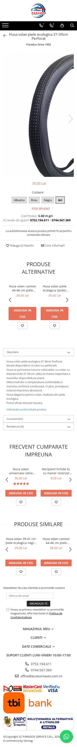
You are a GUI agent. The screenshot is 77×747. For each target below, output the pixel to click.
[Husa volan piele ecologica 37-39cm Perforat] (38, 114)
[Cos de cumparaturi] (62, 25)
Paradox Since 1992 (38, 44)
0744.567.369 (41, 670)
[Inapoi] (3, 35)
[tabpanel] (38, 114)
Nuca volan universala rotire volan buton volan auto (21, 471)
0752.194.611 (41, 664)
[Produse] (6, 26)
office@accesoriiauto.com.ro (41, 676)
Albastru (19, 200)
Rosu (34, 200)
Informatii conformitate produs (26, 409)
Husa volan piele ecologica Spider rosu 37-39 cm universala (55, 288)
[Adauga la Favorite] (22, 325)
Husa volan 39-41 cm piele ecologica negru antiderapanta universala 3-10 (21, 541)
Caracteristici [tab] (15, 419)
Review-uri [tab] (15, 426)
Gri (60, 200)
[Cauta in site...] (72, 25)
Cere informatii (54, 245)
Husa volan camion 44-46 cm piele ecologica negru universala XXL (22, 288)
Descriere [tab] (12, 352)
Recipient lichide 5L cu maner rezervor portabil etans (56, 471)
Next (70, 118)
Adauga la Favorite (21, 245)
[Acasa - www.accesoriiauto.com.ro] (38, 10)
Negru (48, 200)
